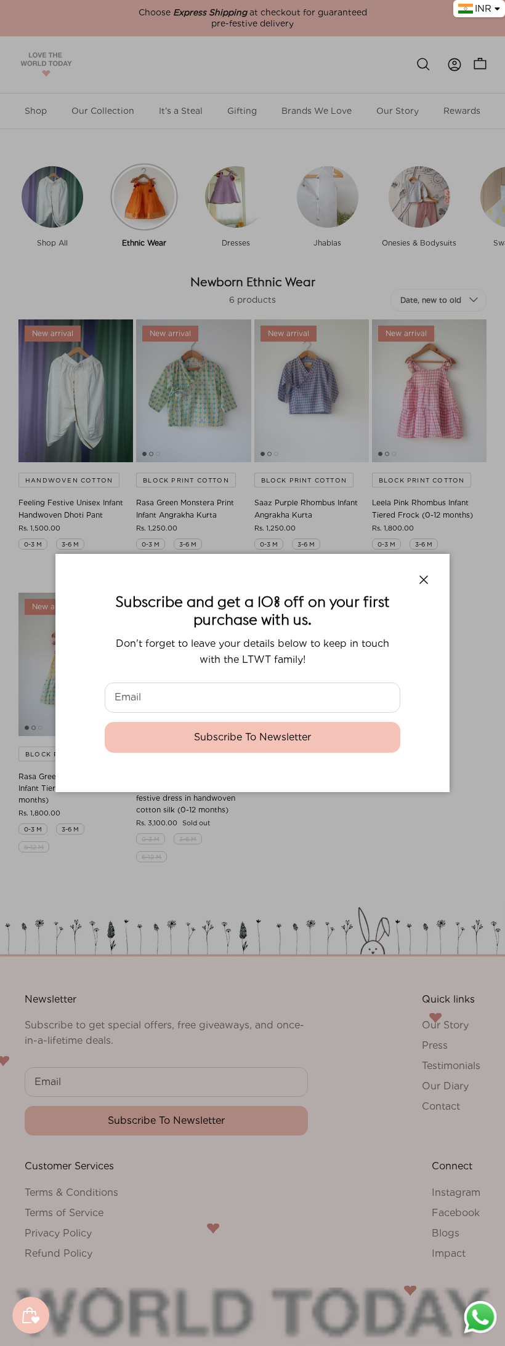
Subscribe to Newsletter (252, 737)
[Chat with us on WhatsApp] (480, 1332)
